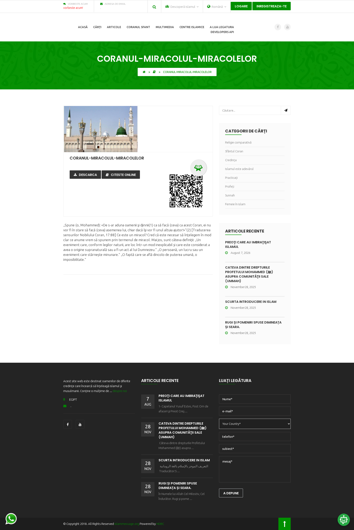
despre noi (120, 391)
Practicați (231, 177)
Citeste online (123, 174)
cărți (97, 27)
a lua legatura (222, 27)
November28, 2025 (243, 287)
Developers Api (222, 32)
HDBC (160, 523)
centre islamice (191, 27)
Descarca (88, 174)
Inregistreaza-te (271, 6)
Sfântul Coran (234, 151)
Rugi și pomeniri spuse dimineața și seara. (253, 324)
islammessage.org (127, 523)
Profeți (229, 186)
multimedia (165, 27)
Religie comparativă (238, 142)
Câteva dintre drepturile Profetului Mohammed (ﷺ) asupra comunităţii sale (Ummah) (249, 274)
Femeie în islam (235, 204)
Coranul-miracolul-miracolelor (107, 158)
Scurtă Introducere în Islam (250, 301)
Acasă (83, 27)
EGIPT (73, 399)
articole (114, 27)
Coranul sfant (138, 27)
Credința (231, 160)
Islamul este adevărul (239, 169)
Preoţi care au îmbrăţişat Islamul (248, 244)
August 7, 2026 (240, 252)
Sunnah (230, 195)
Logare (241, 6)
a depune (231, 493)
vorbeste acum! (73, 7)
